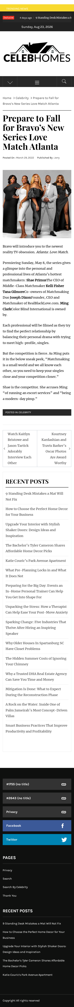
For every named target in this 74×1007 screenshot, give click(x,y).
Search (7, 878)
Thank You (10, 895)
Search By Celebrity (15, 887)
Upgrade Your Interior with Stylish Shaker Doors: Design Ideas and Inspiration (33, 530)
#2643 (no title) (18, 798)
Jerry (57, 157)
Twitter (11, 840)
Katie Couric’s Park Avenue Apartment (36, 561)
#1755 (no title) (17, 784)
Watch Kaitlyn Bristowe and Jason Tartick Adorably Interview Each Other (19, 448)
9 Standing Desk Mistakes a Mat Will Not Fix (32, 923)
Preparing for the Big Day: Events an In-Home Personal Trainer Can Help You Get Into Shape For (34, 591)
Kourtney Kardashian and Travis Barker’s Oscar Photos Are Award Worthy (53, 448)
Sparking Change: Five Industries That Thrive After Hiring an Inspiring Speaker (36, 628)
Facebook (13, 826)
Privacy (11, 812)
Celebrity (25, 412)
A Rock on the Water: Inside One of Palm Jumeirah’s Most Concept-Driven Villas (36, 710)
